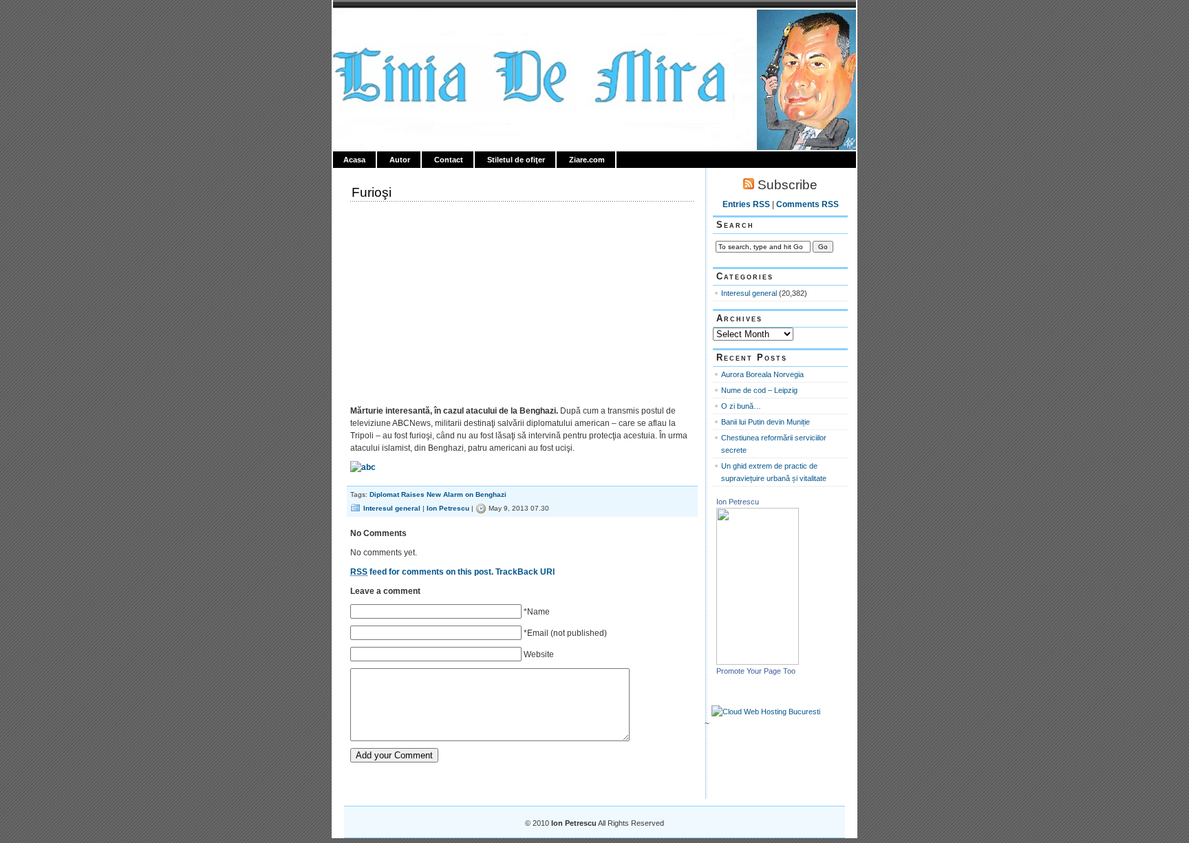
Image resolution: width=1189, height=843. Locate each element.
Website (539, 654)
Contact (448, 160)
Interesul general (391, 508)
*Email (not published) (565, 633)
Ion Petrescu (392, 25)
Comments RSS (807, 204)
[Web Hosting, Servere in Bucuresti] (765, 711)
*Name (537, 612)
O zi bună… (741, 406)
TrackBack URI (525, 572)
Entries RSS (746, 204)
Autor (399, 160)
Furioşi (372, 192)
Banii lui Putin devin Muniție (765, 422)
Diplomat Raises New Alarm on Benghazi (437, 494)
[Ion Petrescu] (757, 662)
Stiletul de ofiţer (516, 160)
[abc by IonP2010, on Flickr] (363, 467)
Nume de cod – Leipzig (759, 390)
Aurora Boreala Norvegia (762, 374)
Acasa (354, 160)
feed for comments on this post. (421, 572)
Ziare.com (587, 160)
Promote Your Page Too (755, 671)
